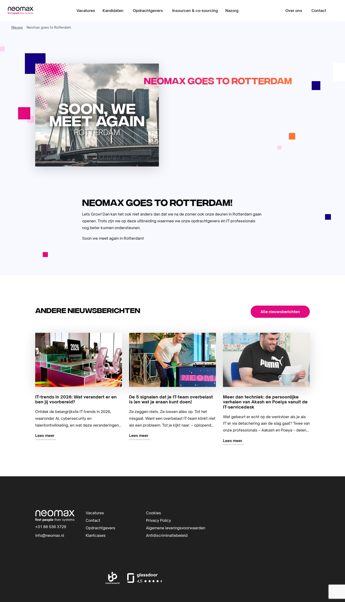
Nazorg (231, 10)
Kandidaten (113, 10)
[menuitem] (86, 10)
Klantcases (96, 535)
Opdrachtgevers (148, 10)
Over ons (293, 10)
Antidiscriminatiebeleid (167, 535)
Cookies (153, 513)
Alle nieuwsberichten (280, 311)
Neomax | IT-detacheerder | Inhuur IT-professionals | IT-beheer (20, 10)
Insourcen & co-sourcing (195, 10)
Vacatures (86, 10)
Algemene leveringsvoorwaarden (175, 528)
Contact (318, 10)
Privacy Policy (158, 520)
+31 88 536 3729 (50, 526)
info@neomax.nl (49, 535)
